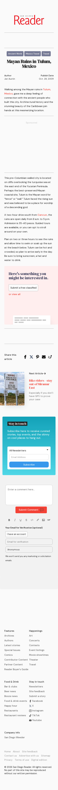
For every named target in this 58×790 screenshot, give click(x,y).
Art (31, 635)
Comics (8, 654)
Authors (8, 640)
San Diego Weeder (14, 737)
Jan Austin (9, 78)
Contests (34, 645)
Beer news (10, 691)
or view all (14, 294)
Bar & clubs (10, 686)
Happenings (35, 630)
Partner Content (13, 664)
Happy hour (10, 705)
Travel (32, 664)
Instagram (37, 710)
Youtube (37, 720)
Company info (12, 732)
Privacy (8, 759)
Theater (33, 659)
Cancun (42, 214)
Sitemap (45, 755)
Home (7, 751)
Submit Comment (28, 509)
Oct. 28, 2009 (46, 78)
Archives (9, 635)
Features (9, 630)
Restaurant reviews (15, 715)
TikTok (36, 715)
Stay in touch (36, 681)
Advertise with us (29, 755)
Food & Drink (11, 681)
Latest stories (12, 645)
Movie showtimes (39, 654)
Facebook (37, 701)
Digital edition (39, 759)
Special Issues (12, 650)
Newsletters (36, 686)
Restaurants (11, 710)
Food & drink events (15, 701)
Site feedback (37, 691)
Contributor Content (16, 659)
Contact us (10, 755)
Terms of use (22, 759)
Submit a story (37, 696)
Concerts (34, 640)
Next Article (36, 373)
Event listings (36, 650)
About (16, 751)
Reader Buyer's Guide (16, 669)
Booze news (11, 696)
